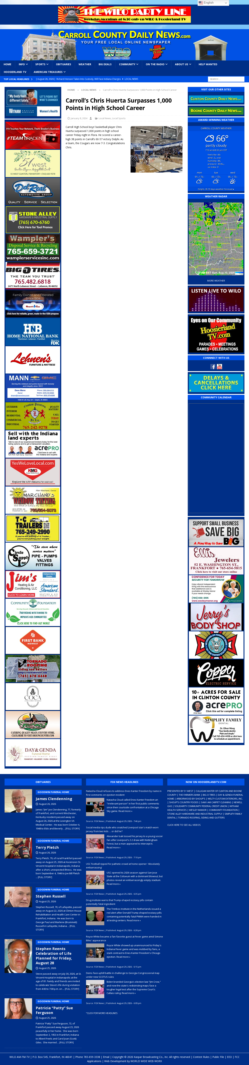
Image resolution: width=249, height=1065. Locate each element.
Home (7, 64)
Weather (85, 64)
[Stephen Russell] (18, 908)
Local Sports (119, 118)
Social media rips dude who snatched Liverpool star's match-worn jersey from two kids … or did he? (122, 829)
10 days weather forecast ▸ (216, 189)
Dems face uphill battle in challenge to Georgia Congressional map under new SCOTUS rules (122, 974)
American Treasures (48, 72)
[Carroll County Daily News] (124, 44)
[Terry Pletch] (18, 857)
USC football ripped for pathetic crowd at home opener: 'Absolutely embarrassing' (123, 865)
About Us (181, 64)
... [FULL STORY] (71, 828)
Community (127, 64)
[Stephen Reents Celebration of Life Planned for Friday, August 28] (18, 964)
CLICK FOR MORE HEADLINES (102, 1013)
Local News (105, 118)
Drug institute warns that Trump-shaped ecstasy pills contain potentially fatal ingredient (119, 902)
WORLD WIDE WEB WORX (146, 1061)
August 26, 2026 (47, 804)
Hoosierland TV (15, 72)
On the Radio (155, 64)
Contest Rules (201, 1057)
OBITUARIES (43, 782)
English (208, 2)
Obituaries (63, 64)
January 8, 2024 (79, 118)
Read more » (125, 811)
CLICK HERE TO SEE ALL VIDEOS (184, 824)
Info (22, 64)
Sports (40, 64)
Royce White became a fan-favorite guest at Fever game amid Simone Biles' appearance (124, 938)
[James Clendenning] (18, 808)
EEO (229, 1057)
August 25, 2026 (47, 901)
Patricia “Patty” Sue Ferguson (54, 1007)
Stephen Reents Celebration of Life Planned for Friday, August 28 (54, 952)
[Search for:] (226, 79)
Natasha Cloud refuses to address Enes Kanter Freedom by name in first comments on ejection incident (124, 792)
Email (106, 1057)
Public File (218, 1057)
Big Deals (105, 64)
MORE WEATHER (216, 280)
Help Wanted (208, 64)
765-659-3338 (92, 1057)
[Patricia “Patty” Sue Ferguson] (18, 1020)
